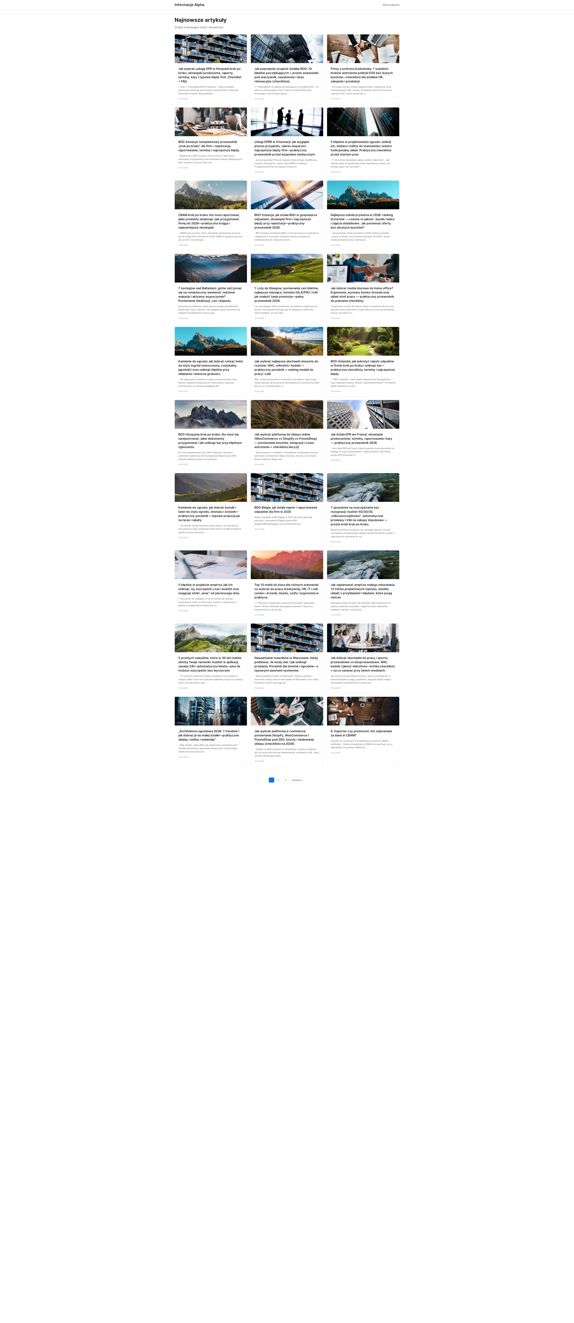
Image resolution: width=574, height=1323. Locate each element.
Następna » (297, 780)
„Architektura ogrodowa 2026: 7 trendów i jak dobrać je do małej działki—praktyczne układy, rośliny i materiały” (208, 735)
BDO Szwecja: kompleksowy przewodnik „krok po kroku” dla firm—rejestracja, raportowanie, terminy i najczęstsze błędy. (209, 146)
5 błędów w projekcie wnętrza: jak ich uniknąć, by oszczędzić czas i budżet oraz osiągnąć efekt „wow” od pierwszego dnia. (209, 589)
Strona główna (391, 4)
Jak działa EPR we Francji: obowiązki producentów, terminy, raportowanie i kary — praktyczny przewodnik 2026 (361, 439)
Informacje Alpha (189, 5)
